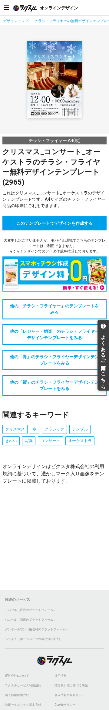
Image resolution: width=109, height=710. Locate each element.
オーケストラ (80, 440)
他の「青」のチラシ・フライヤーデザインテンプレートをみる (54, 359)
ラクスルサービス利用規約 (23, 685)
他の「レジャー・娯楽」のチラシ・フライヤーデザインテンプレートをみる (54, 334)
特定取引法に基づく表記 (71, 685)
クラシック (54, 429)
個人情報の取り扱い (68, 695)
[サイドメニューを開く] (6, 8)
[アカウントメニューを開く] (102, 8)
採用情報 (60, 675)
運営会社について (17, 675)
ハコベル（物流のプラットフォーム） (30, 619)
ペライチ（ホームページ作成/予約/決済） (33, 639)
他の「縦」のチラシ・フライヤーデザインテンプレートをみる (54, 385)
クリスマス (15, 429)
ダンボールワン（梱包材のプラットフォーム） (36, 629)
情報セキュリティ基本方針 (23, 704)
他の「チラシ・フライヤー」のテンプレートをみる (54, 309)
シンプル (80, 429)
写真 (29, 440)
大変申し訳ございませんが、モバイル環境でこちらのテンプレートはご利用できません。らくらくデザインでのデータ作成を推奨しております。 (54, 245)
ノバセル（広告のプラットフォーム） (30, 610)
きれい (11, 440)
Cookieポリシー (65, 704)
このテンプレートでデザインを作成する (54, 223)
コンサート (50, 440)
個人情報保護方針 (17, 695)
